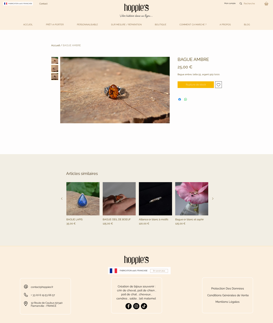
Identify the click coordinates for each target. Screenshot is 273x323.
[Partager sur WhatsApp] (186, 99)
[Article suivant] (213, 199)
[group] (137, 207)
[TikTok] (144, 306)
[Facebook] (128, 306)
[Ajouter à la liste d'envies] (218, 84)
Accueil (55, 45)
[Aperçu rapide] (83, 198)
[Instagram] (136, 306)
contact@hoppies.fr (42, 287)
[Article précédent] (62, 199)
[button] (54, 24)
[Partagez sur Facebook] (180, 99)
